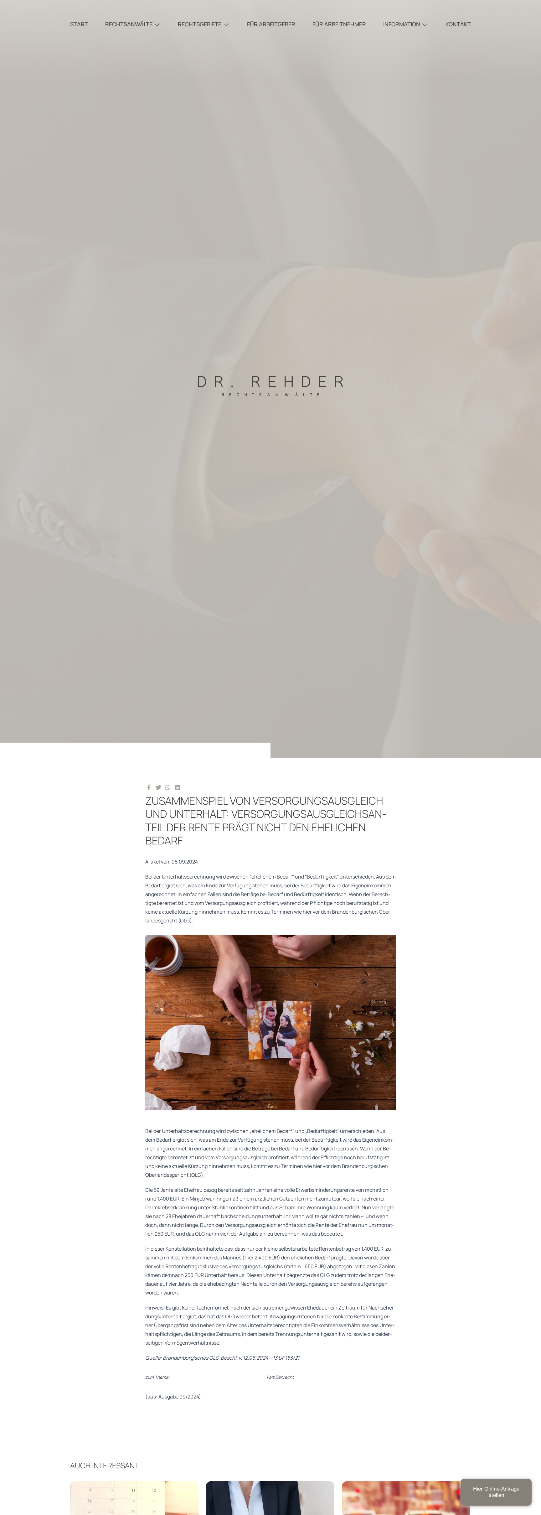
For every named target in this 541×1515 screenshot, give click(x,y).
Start (79, 24)
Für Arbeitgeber (271, 24)
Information (401, 24)
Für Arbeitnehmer (339, 24)
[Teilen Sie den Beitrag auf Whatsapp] (168, 787)
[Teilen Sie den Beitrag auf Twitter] (158, 787)
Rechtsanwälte (128, 24)
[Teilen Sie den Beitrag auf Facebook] (148, 787)
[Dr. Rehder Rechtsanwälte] (270, 378)
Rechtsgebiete (199, 24)
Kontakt (458, 24)
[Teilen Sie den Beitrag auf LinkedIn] (177, 787)
